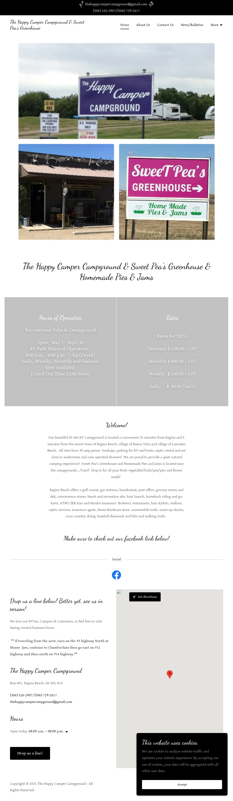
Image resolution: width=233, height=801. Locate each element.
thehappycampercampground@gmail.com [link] (41, 702)
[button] (217, 25)
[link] (47, 28)
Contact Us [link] (165, 25)
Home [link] (124, 25)
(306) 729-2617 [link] (128, 11)
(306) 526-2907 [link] (104, 11)
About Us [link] (143, 25)
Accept (182, 784)
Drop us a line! (30, 753)
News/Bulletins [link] (192, 25)
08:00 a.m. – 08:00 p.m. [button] (46, 731)
